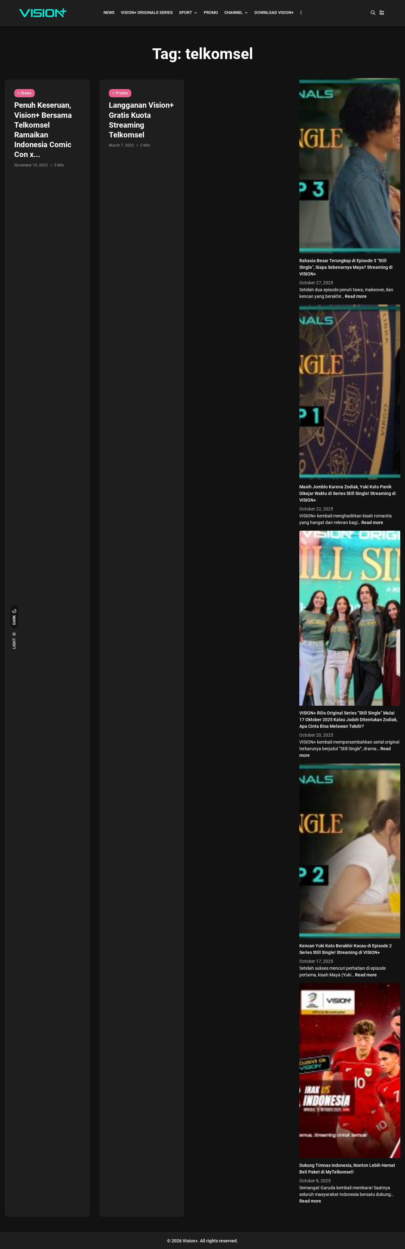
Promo (211, 12)
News (109, 12)
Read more (356, 296)
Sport (185, 12)
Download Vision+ (274, 12)
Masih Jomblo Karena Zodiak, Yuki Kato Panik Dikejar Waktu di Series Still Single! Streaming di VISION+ (347, 493)
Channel (233, 12)
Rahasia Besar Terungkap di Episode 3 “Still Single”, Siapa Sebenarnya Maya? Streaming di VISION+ (346, 267)
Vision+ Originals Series (147, 12)
